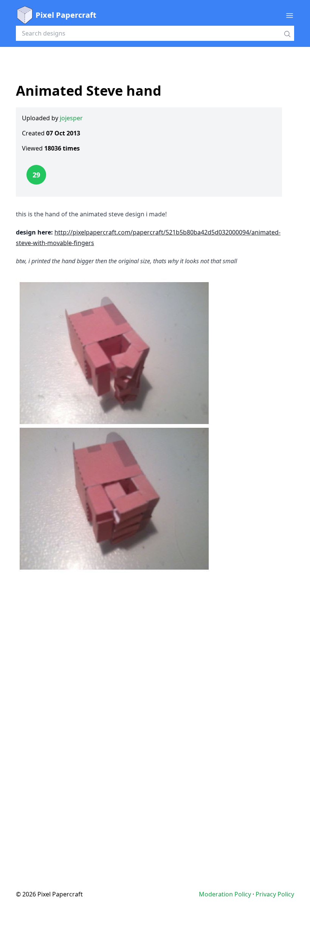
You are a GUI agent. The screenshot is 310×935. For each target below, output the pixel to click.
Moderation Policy (225, 894)
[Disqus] (155, 716)
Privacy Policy (275, 894)
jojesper (71, 118)
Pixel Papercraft (66, 15)
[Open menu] (289, 15)
